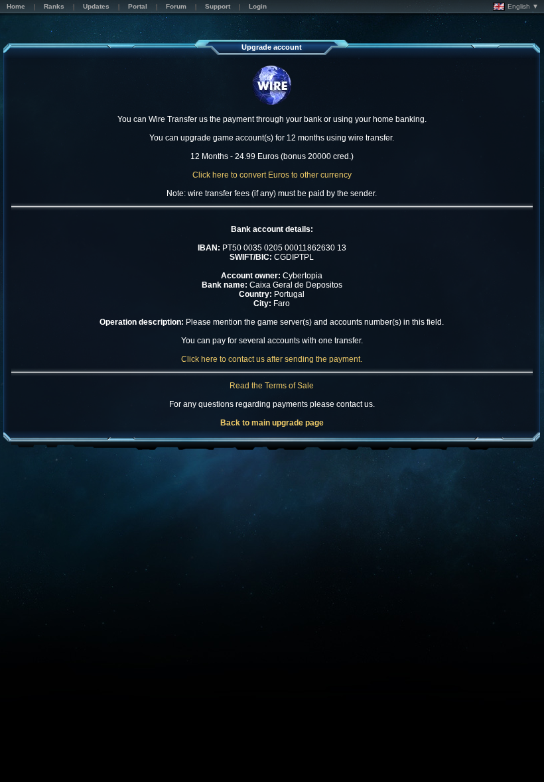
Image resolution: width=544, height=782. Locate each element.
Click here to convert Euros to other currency (272, 175)
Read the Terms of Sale (272, 385)
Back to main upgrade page (272, 422)
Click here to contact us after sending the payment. (271, 359)
